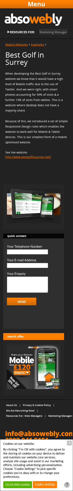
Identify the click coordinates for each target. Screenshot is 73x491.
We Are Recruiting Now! (20, 410)
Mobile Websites (16, 44)
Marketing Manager (53, 32)
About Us (11, 405)
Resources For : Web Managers (24, 416)
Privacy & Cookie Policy (37, 405)
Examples (37, 44)
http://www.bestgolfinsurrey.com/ (28, 157)
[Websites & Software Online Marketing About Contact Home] (36, 4)
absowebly (33, 19)
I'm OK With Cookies (17, 484)
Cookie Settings (45, 484)
